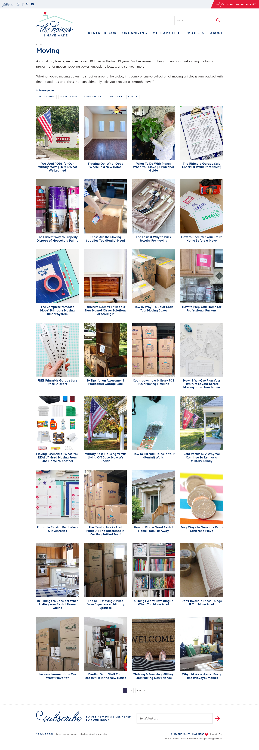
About (216, 33)
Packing (133, 96)
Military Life (166, 33)
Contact (74, 734)
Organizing (134, 33)
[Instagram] (18, 4)
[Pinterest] (27, 4)
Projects (195, 33)
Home (39, 44)
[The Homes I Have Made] (54, 24)
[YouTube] (32, 4)
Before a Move (69, 96)
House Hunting (93, 96)
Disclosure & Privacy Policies (94, 734)
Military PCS (115, 96)
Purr (220, 734)
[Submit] (218, 20)
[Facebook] (22, 4)
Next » (141, 690)
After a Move (47, 96)
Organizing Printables (232, 5)
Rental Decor (102, 33)
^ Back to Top (45, 734)
